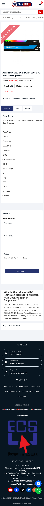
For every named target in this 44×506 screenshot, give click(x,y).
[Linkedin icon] (28, 489)
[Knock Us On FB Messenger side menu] (38, 484)
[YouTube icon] (10, 489)
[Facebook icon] (16, 489)
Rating (6, 254)
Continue (20, 271)
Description (7, 108)
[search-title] (40, 12)
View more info (8, 91)
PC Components (12, 18)
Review (27, 108)
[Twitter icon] (22, 489)
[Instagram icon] (34, 489)
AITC (33, 18)
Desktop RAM (25, 18)
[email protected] (25, 478)
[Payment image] (22, 409)
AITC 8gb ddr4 (14, 326)
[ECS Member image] (22, 438)
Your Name (8, 223)
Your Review (8, 236)
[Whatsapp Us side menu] (38, 491)
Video (18, 108)
